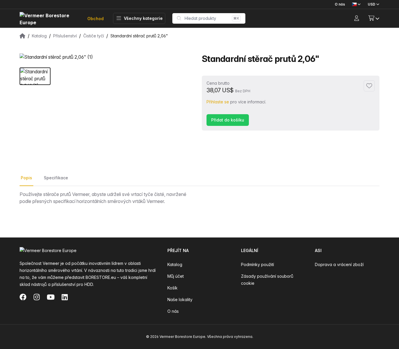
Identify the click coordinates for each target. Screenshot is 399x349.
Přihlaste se (218, 101)
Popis (26, 177)
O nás (340, 4)
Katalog (174, 264)
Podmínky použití (257, 264)
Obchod (95, 18)
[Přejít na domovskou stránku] (49, 18)
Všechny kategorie (143, 18)
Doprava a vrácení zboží (339, 264)
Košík (172, 287)
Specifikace (56, 177)
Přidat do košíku (227, 119)
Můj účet (175, 276)
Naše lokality (179, 299)
